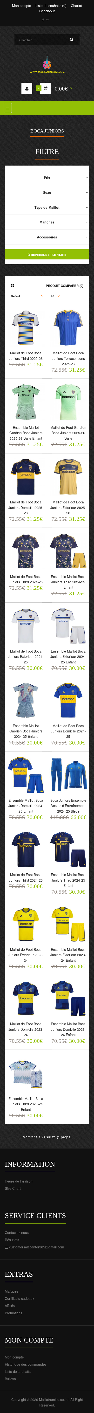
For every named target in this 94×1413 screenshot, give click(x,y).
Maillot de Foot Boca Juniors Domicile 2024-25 (68, 731)
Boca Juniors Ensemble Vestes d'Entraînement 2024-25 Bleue (68, 806)
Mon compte (21, 5)
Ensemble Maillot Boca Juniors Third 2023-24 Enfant (25, 1104)
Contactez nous (17, 1232)
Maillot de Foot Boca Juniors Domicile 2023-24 (25, 1029)
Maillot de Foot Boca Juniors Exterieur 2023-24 (26, 955)
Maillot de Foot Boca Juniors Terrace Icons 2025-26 (68, 358)
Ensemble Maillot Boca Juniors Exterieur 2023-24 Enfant (68, 955)
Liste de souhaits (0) (51, 5)
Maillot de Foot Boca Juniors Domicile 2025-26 (25, 507)
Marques (11, 1291)
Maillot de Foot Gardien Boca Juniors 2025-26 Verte (68, 433)
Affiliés (10, 1305)
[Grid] (12, 285)
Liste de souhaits (18, 1371)
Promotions (13, 1312)
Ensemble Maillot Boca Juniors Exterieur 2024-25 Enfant (68, 656)
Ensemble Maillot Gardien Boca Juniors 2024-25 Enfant (25, 731)
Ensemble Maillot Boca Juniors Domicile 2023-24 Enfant (68, 1029)
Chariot (76, 5)
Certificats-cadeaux (19, 1298)
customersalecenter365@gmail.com (36, 1247)
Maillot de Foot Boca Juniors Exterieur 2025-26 (68, 507)
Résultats (12, 1239)
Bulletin (10, 1378)
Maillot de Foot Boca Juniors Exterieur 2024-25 (26, 656)
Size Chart (13, 1188)
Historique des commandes (26, 1364)
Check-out (47, 10)
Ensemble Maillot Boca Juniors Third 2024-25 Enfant (68, 582)
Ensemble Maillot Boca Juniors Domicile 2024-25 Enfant (25, 806)
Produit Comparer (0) (64, 285)
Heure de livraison (19, 1181)
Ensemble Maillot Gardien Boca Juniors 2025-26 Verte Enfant (25, 433)
